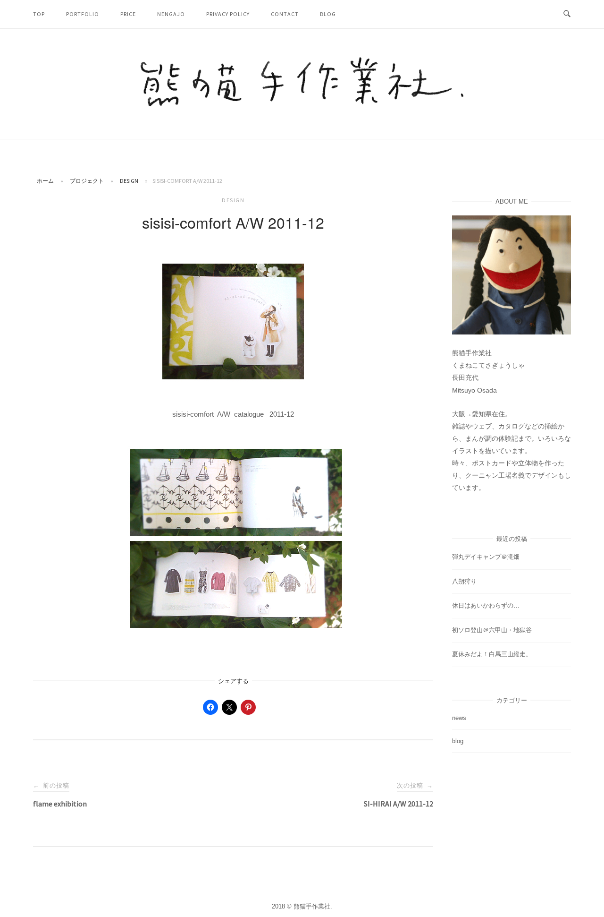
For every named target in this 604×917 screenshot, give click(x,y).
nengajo (171, 13)
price (128, 13)
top (39, 13)
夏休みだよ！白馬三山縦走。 (492, 654)
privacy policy (228, 13)
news (459, 717)
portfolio (82, 13)
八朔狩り (464, 581)
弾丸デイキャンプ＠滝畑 (486, 556)
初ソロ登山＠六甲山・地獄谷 (492, 630)
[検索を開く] (567, 14)
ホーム (45, 180)
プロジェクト (87, 180)
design (129, 180)
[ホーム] (302, 104)
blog (328, 13)
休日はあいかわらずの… (486, 605)
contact (285, 13)
